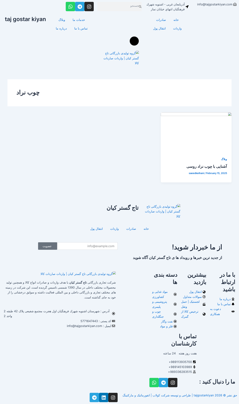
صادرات (161, 20)
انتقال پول (159, 28)
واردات (177, 28)
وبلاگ (61, 20)
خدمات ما (79, 20)
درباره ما (61, 28)
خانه (176, 20)
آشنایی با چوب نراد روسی (207, 166)
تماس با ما (81, 28)
